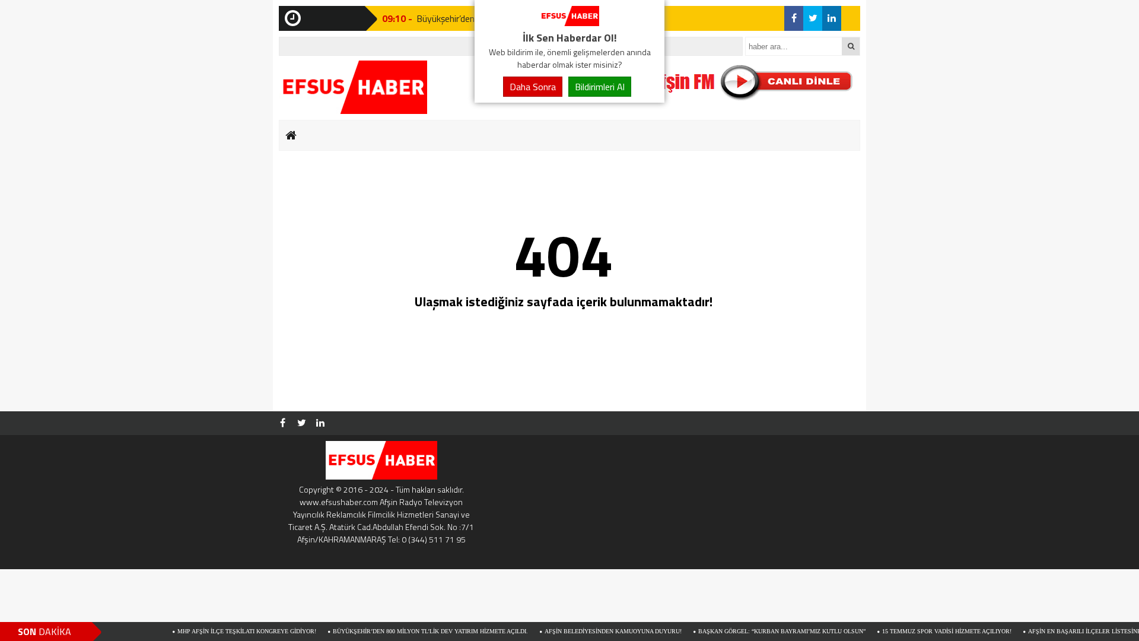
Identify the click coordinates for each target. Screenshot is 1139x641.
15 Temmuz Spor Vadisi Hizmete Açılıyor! (929, 631)
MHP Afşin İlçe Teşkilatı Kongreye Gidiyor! (229, 631)
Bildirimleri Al (600, 87)
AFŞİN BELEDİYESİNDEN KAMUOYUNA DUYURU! (595, 631)
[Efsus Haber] (569, 22)
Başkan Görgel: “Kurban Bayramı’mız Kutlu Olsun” (764, 631)
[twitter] (812, 18)
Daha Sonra (533, 87)
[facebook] (793, 18)
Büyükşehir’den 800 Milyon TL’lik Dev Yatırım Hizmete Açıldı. (412, 631)
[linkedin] (831, 18)
